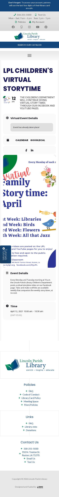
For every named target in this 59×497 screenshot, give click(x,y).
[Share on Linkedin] (32, 149)
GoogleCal (37, 140)
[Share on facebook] (26, 149)
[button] (29, 55)
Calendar (21, 140)
